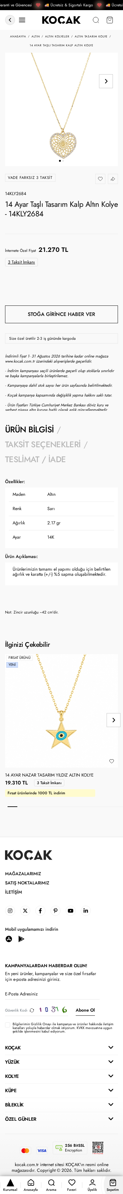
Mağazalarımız (23, 874)
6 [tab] (61, 807)
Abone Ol (85, 1010)
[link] (10, 911)
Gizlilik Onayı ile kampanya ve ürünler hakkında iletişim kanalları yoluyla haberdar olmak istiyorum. (63, 1025)
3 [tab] (32, 807)
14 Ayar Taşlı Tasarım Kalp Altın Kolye (62, 45)
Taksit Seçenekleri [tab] (42, 444)
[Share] (113, 179)
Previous (106, 65)
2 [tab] (22, 807)
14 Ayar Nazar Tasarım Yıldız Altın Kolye (49, 775)
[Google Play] (21, 938)
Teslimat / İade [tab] (35, 459)
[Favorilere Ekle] (100, 179)
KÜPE (10, 1090)
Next (106, 81)
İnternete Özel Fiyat (20, 250)
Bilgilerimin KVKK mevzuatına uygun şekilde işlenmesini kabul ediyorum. (63, 1027)
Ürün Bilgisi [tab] (29, 429)
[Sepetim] (110, 20)
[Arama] (96, 20)
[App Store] (9, 938)
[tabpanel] (61, 546)
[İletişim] (22, 20)
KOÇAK (13, 1047)
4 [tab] (41, 807)
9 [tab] (89, 807)
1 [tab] (12, 807)
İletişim (13, 892)
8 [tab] (80, 807)
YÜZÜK (12, 1062)
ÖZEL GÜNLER (20, 1119)
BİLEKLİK (14, 1104)
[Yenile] (32, 1010)
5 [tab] (51, 807)
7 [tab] (70, 807)
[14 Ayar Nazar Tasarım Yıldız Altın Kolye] (61, 711)
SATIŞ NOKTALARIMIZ (27, 883)
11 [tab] (109, 807)
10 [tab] (99, 807)
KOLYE (12, 1076)
